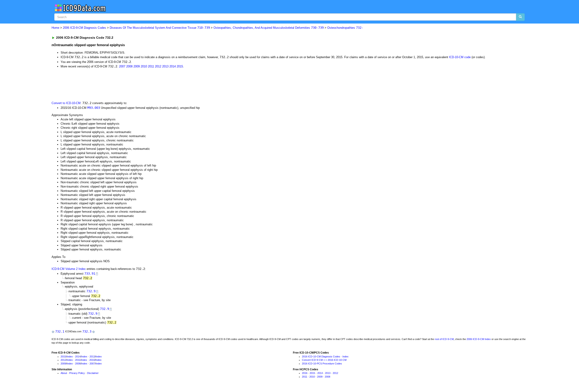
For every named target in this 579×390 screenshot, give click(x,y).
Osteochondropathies (345, 27)
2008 (129, 66)
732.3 (86, 331)
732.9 (90, 291)
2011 (151, 66)
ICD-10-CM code (460, 57)
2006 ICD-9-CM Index (479, 339)
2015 (180, 66)
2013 (165, 66)
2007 (122, 66)
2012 (158, 66)
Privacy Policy (77, 373)
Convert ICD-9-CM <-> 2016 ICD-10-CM (324, 360)
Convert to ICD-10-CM (66, 103)
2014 (172, 66)
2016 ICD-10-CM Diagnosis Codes (321, 356)
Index (70, 356)
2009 (136, 66)
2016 (304, 373)
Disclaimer (93, 373)
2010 (144, 66)
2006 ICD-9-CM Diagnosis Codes (84, 27)
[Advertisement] (132, 84)
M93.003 (93, 107)
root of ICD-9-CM (444, 339)
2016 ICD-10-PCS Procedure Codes (322, 363)
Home (55, 27)
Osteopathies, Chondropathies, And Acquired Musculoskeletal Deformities (269, 27)
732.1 (59, 331)
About (64, 373)
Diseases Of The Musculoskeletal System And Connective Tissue (160, 27)
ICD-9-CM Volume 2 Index (69, 269)
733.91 (89, 273)
